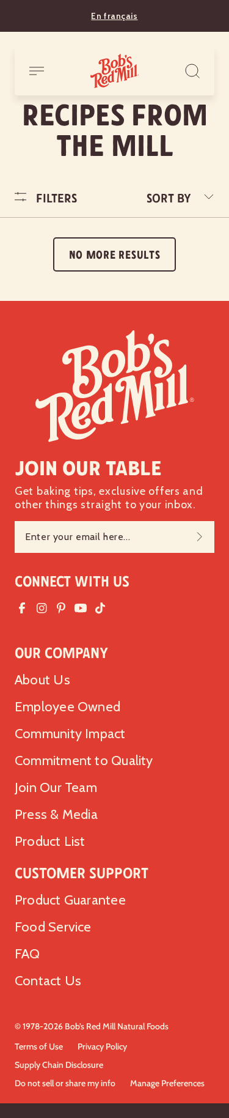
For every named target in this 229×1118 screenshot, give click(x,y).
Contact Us (48, 980)
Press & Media (56, 814)
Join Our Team (56, 787)
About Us (42, 680)
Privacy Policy (102, 1046)
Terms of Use (39, 1046)
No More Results (115, 255)
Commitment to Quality (84, 760)
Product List (50, 841)
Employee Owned (67, 706)
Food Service (53, 927)
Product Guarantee (70, 900)
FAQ (27, 954)
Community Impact (70, 733)
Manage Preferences (167, 1083)
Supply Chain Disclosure (59, 1064)
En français (114, 15)
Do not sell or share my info (65, 1083)
